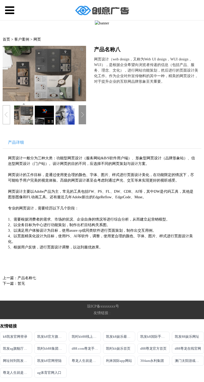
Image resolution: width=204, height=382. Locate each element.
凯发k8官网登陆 (49, 361)
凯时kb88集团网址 (51, 348)
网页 (37, 39)
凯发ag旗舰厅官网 (17, 348)
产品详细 (16, 142)
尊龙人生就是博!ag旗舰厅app (17, 373)
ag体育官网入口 (49, 373)
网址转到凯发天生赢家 (17, 361)
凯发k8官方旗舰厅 (51, 337)
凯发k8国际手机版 (154, 337)
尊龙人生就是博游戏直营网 (86, 361)
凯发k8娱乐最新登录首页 (120, 337)
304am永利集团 (152, 361)
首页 (6, 39)
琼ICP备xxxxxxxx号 (103, 306)
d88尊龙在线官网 (188, 348)
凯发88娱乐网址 (187, 337)
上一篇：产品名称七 (19, 278)
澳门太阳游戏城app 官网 (189, 361)
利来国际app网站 (119, 361)
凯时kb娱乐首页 (118, 348)
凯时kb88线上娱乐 (86, 337)
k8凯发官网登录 (15, 337)
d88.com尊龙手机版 (86, 348)
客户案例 (22, 39)
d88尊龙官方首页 (153, 348)
